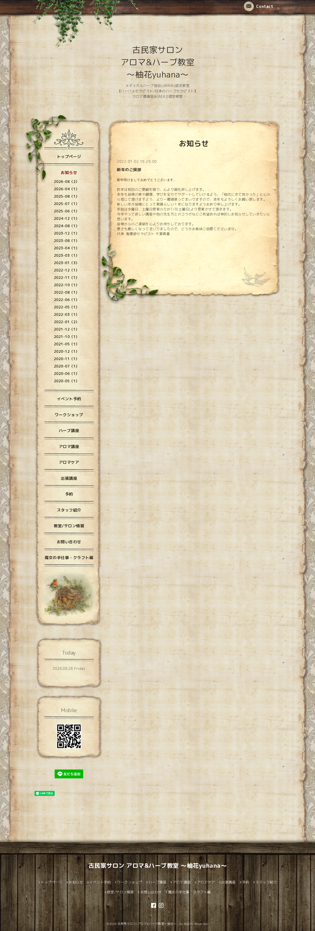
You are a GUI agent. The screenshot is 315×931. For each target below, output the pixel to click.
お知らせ (69, 172)
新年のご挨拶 (129, 169)
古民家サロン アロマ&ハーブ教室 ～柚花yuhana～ (158, 62)
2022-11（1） (66, 277)
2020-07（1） (66, 366)
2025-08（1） (66, 196)
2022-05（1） (66, 307)
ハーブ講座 (69, 430)
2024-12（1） (66, 218)
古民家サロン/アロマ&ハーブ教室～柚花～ (147, 924)
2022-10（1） (66, 285)
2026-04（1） (66, 189)
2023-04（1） (66, 248)
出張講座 (69, 478)
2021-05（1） (66, 344)
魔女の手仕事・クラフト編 (69, 557)
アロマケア (69, 462)
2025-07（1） (66, 203)
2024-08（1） (66, 226)
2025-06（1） (66, 211)
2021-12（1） (66, 329)
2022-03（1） (66, 314)
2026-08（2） (66, 181)
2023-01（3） (66, 262)
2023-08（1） (66, 240)
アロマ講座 (69, 446)
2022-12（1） (66, 270)
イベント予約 (69, 398)
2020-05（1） (66, 381)
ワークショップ (69, 414)
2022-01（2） (66, 322)
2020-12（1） (66, 351)
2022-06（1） (66, 299)
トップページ (69, 156)
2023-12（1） (66, 233)
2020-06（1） (66, 373)
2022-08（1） (66, 292)
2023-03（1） (66, 255)
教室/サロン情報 (69, 526)
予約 (69, 494)
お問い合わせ (69, 542)
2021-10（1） (66, 336)
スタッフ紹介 (69, 510)
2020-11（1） (66, 358)
